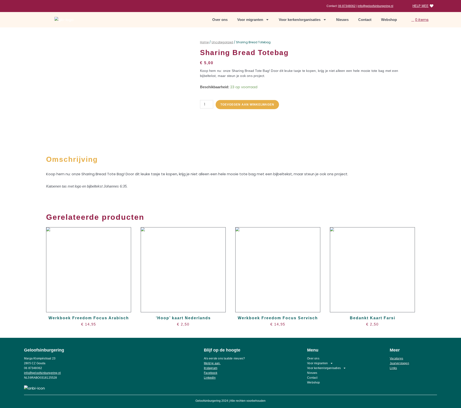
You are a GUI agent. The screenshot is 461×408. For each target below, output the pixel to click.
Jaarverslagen (399, 363)
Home (204, 42)
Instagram (210, 368)
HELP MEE (420, 6)
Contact (364, 20)
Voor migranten (250, 20)
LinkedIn (210, 377)
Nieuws (342, 20)
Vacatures (396, 358)
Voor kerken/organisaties (300, 20)
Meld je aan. (212, 363)
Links (393, 368)
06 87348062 (347, 6)
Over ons (220, 20)
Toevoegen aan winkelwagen (247, 104)
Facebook (210, 373)
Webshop (389, 20)
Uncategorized (222, 42)
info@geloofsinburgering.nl (375, 6)
